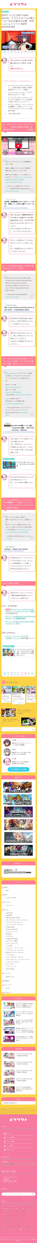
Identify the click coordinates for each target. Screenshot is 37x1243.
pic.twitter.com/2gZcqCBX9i (19, 532)
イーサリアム (14, 1211)
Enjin (8, 1205)
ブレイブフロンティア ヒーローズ (17, 920)
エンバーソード (11, 966)
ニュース (7, 973)
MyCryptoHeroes (5, 1208)
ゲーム (6, 909)
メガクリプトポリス (12, 962)
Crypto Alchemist (12, 938)
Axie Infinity (10, 969)
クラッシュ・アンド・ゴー (14, 948)
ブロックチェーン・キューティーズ (17, 959)
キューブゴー (10, 964)
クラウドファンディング (7, 1213)
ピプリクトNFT (11, 897)
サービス (7, 902)
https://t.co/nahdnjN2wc (13, 387)
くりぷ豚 (9, 945)
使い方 (15, 1229)
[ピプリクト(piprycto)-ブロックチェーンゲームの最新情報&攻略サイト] (18, 5)
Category (4, 1161)
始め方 (26, 1229)
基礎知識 (21, 1229)
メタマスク (4, 1229)
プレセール (30, 1226)
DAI (7, 890)
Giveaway (13, 1205)
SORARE (9, 915)
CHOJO (8, 934)
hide (31, 81)
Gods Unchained (12, 929)
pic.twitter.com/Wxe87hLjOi (15, 403)
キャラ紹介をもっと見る (18, 769)
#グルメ (26, 177)
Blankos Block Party (13, 917)
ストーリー (8, 985)
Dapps (3, 1205)
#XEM (16, 179)
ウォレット (9, 905)
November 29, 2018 (12, 191)
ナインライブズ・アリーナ (14, 957)
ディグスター (23, 1218)
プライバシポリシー (10, 1177)
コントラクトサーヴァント (14, 924)
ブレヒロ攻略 (10, 1137)
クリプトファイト (20, 1216)
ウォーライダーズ (12, 943)
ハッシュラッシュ (6, 1224)
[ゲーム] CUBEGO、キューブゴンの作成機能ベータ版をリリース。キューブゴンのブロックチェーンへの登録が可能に (20, 108)
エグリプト (9, 936)
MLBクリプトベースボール (15, 952)
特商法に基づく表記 (10, 1181)
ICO (18, 1205)
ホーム (8, 1133)
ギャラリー (8, 992)
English (6, 981)
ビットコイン (15, 1224)
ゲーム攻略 (9, 1145)
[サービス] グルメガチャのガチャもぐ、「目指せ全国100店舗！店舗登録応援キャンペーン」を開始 (20, 87)
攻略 (31, 1229)
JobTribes (9, 913)
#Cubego (22, 529)
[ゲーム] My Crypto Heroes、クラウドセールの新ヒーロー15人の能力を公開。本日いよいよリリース (20, 99)
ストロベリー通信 (12, 941)
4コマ (8, 988)
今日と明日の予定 (14, 113)
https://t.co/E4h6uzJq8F (23, 394)
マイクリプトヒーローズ (14, 922)
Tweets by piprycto (10, 1103)
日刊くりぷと (5, 11)
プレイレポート (22, 1226)
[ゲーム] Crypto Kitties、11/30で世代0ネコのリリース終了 (20, 93)
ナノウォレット (19, 1221)
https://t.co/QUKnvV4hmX (14, 182)
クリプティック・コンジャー (15, 950)
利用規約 (6, 1179)
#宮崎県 (21, 179)
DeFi (5, 887)
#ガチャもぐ (19, 177)
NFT (5, 895)
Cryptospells (10, 927)
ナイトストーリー (12, 931)
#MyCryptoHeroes (11, 373)
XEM (16, 1208)
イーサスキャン (5, 1211)
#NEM (12, 179)
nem (12, 1208)
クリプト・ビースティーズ (8, 1218)
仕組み (10, 1229)
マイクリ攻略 (10, 1141)
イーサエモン (10, 955)
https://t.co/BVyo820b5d (13, 392)
